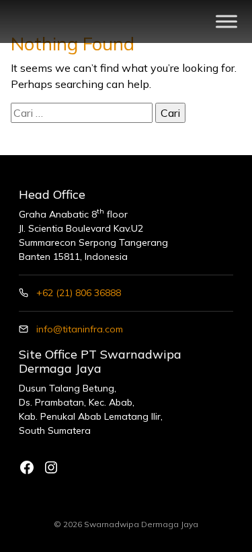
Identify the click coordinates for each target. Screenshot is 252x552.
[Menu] (226, 21)
